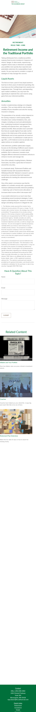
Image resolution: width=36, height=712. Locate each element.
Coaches (3, 399)
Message (4, 299)
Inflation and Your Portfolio (8, 362)
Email (3, 288)
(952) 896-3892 (20, 691)
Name (3, 277)
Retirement (18, 705)
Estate (18, 710)
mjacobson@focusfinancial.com (18, 699)
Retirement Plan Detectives (9, 436)
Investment (18, 708)
